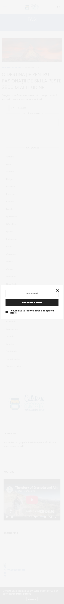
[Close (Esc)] (57, 290)
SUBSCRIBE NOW (32, 302)
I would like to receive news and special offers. (32, 312)
